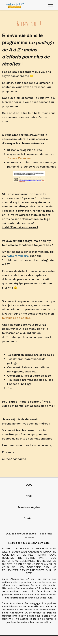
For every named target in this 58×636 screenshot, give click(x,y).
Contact (29, 518)
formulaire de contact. (17, 318)
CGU (29, 496)
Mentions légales (29, 507)
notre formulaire (17, 256)
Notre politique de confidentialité (29, 542)
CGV (29, 485)
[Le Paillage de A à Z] (14, 5)
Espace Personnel (19, 158)
